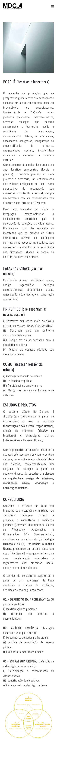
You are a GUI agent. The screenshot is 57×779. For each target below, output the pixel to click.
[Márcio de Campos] (12, 6)
